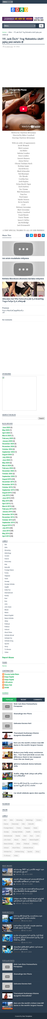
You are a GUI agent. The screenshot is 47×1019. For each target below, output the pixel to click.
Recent (23, 700)
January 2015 (7, 512)
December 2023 (8, 471)
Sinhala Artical (9, 635)
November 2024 (8, 446)
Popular (9, 700)
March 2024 (6, 465)
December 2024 (8, 444)
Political (7, 624)
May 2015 (5, 501)
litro (6, 604)
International (9, 593)
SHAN (7, 688)
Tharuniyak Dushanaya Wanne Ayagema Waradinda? (26, 734)
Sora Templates (27, 1016)
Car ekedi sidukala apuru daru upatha (29, 793)
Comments (38, 700)
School (7, 629)
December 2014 (8, 514)
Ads (6, 547)
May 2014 (5, 533)
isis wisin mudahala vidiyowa (15, 258)
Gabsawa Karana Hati (22, 723)
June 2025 (6, 427)
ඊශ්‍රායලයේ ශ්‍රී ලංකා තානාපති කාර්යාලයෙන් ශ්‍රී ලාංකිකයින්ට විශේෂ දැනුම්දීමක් (29, 890)
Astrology (8, 553)
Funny (6, 573)
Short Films (8, 632)
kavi (6, 598)
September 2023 (8, 476)
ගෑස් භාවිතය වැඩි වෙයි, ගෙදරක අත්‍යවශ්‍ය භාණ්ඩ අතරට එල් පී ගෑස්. (28, 927)
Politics (7, 627)
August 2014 (7, 525)
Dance (7, 559)
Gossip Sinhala (9, 584)
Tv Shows (8, 649)
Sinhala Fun (8, 638)
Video (6, 652)
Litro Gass (8, 607)
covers (7, 556)
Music (7, 610)
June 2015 (6, 498)
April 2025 (6, 433)
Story (6, 646)
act (6, 544)
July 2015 (5, 495)
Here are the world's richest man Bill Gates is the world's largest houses (29, 744)
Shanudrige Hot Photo (23, 714)
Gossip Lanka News (12, 674)
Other (10, 32)
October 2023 (7, 474)
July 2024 (5, 457)
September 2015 (8, 490)
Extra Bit (7, 567)
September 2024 (8, 452)
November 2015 (8, 484)
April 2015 (6, 503)
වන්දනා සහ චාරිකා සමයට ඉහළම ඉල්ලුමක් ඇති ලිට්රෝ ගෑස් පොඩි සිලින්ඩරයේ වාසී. (29, 899)
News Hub (8, 685)
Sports (7, 644)
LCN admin (9, 682)
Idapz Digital (9, 677)
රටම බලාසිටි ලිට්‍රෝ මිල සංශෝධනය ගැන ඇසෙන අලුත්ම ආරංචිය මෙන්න (28, 784)
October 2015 (7, 487)
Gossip (7, 581)
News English (9, 615)
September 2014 (8, 522)
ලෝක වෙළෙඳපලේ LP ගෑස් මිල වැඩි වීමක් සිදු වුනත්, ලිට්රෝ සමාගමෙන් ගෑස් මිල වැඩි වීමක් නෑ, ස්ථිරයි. (28, 937)
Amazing (7, 550)
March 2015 (6, 506)
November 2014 (8, 517)
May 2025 (5, 430)
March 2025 (6, 436)
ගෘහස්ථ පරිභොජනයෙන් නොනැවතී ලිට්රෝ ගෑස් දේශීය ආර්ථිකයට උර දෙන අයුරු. (29, 880)
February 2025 (7, 438)
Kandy (7, 595)
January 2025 (7, 441)
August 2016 (7, 479)
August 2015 (7, 493)
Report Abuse (8, 657)
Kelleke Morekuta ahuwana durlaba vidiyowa (23, 278)
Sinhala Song (9, 641)
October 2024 (7, 449)
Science (5, 693)
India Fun (7, 590)
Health (7, 587)
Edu (6, 564)
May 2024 (5, 463)
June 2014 (6, 531)
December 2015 (8, 482)
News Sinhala (9, 618)
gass (6, 578)
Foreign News (9, 570)
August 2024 (7, 454)
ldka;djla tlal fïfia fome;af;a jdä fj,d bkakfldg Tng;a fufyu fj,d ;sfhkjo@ (23, 300)
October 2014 (7, 520)
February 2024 (7, 468)
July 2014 (5, 528)
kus (6, 601)
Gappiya (7, 576)
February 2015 (7, 509)
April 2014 (6, 536)
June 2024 (6, 460)
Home (4, 32)
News (6, 612)
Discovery (8, 561)
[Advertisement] (23, 69)
